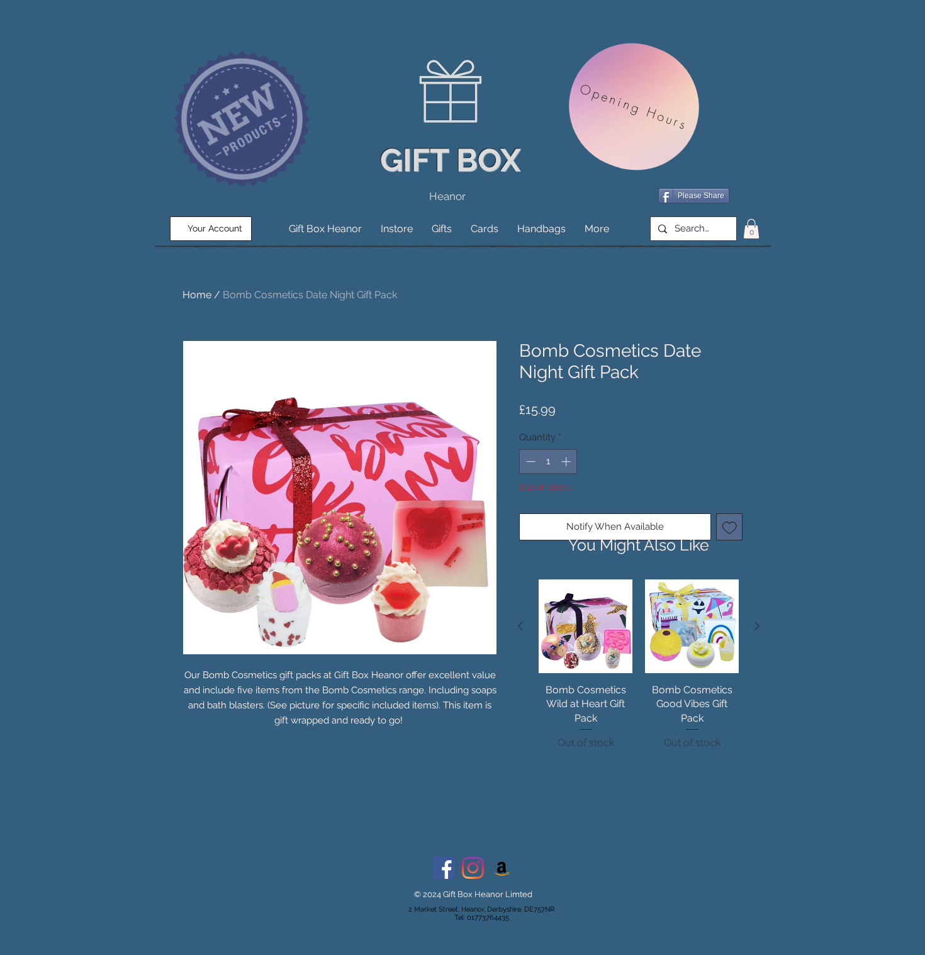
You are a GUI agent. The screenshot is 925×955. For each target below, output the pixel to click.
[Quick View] (585, 626)
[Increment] (567, 461)
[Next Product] (757, 626)
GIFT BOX (450, 160)
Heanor (447, 196)
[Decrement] (529, 461)
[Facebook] (444, 868)
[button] (751, 228)
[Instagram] (473, 868)
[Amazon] (502, 868)
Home (196, 295)
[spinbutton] (548, 461)
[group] (639, 672)
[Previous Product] (520, 626)
